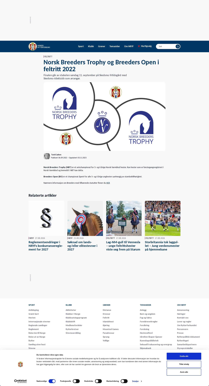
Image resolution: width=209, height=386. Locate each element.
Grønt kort (34, 314)
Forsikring (144, 325)
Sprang (106, 336)
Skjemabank (145, 348)
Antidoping (34, 310)
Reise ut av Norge (37, 336)
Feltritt (106, 317)
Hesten (32, 317)
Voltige (106, 340)
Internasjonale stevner (39, 321)
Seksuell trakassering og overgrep (156, 344)
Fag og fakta (146, 317)
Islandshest (108, 321)
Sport (81, 46)
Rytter (31, 340)
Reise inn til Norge (37, 333)
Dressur (106, 314)
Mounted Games (111, 329)
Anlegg (143, 310)
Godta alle (184, 356)
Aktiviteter (71, 310)
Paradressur (108, 333)
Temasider (114, 46)
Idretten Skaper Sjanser (151, 336)
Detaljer (135, 381)
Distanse (107, 310)
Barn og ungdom (147, 314)
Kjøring (106, 325)
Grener (101, 46)
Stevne (32, 348)
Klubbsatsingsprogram (76, 317)
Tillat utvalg (184, 364)
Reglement (34, 329)
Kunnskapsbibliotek (149, 340)
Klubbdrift (70, 321)
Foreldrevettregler (149, 321)
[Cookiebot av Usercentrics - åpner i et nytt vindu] (20, 381)
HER (108, 183)
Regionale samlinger (38, 325)
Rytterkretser (72, 329)
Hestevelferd (146, 333)
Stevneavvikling (73, 333)
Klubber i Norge (73, 314)
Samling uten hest (37, 344)
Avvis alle (184, 372)
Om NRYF (129, 46)
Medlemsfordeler (74, 325)
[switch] (76, 381)
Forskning (144, 329)
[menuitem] (45, 305)
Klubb (91, 46)
